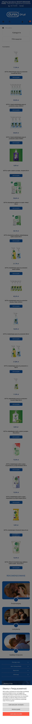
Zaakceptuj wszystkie (16, 714)
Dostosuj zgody (16, 709)
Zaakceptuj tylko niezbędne (16, 704)
